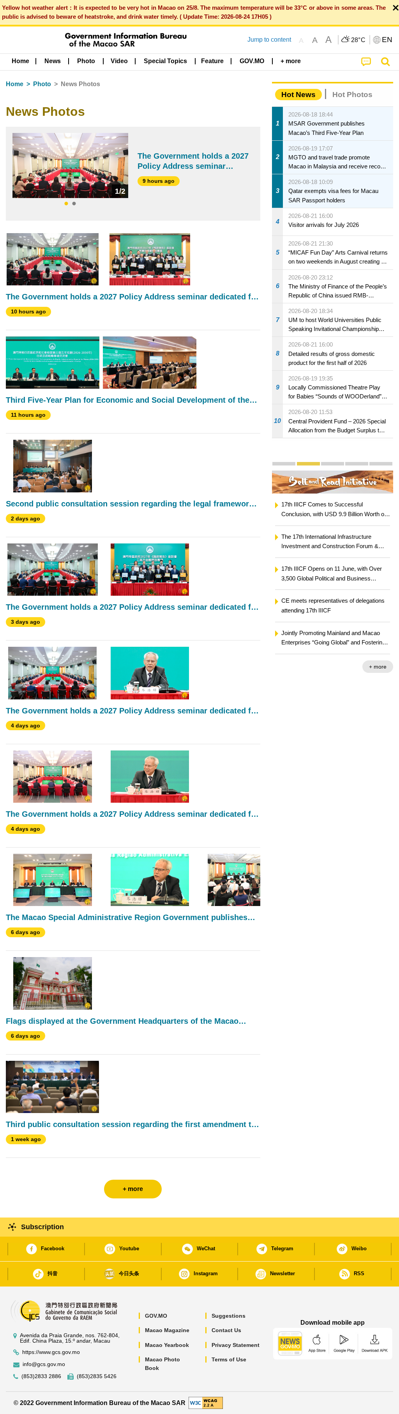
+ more (378, 667)
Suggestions (228, 1316)
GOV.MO (156, 1316)
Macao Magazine (167, 1330)
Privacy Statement (236, 1345)
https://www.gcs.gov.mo (51, 1352)
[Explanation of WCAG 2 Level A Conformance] (206, 1402)
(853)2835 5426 (97, 1376)
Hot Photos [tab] (352, 94)
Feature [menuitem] (212, 61)
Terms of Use (229, 1359)
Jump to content (269, 39)
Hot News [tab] (298, 94)
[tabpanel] (70, 165)
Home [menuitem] (20, 61)
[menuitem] (53, 61)
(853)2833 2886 (41, 1376)
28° (358, 40)
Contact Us (226, 1330)
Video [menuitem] (119, 61)
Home (14, 84)
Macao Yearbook (167, 1345)
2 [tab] (74, 204)
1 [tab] (66, 204)
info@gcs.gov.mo (44, 1364)
